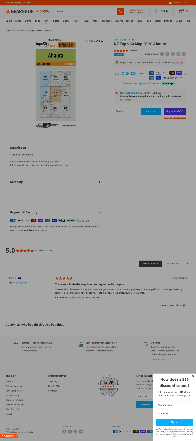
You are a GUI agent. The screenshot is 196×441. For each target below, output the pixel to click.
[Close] (193, 376)
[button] (9, 436)
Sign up (174, 422)
